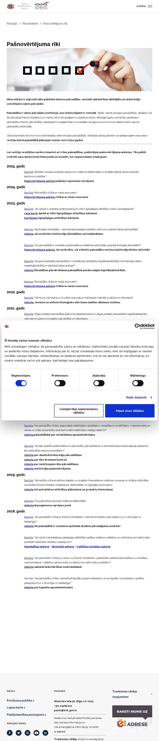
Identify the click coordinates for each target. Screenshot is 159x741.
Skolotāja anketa (63, 546)
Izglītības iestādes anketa (93, 546)
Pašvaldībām (30, 23)
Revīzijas (12, 23)
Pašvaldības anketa (36, 546)
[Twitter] (19, 733)
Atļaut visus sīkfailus (130, 410)
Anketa (29, 233)
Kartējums (31, 218)
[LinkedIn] (45, 733)
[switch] (60, 383)
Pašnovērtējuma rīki (55, 23)
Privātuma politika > (20, 700)
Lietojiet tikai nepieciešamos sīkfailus (79, 410)
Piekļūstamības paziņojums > (26, 714)
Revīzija (28, 171)
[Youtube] (36, 733)
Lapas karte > (16, 707)
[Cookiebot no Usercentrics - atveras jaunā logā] (138, 326)
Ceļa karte (31, 213)
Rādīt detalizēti (136, 397)
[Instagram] (27, 733)
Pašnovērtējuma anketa (39, 181)
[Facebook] (10, 733)
